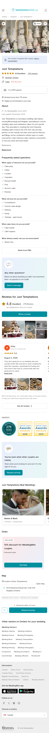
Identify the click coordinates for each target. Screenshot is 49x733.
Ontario (5, 17)
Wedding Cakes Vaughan (29, 598)
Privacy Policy (28, 670)
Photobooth (35, 656)
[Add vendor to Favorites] (45, 23)
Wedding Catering (8, 631)
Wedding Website (38, 680)
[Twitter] (9, 703)
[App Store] (10, 693)
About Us (25, 676)
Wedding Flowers (25, 643)
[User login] (46, 10)
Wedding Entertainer (9, 643)
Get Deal (23, 565)
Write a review (25, 314)
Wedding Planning (8, 648)
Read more (6, 150)
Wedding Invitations (25, 631)
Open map (40, 584)
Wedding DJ (37, 652)
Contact (5, 670)
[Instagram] (19, 703)
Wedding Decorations (22, 652)
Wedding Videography (26, 648)
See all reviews (23, 406)
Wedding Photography (25, 635)
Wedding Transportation (24, 639)
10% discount (16, 82)
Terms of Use (15, 670)
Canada (10, 715)
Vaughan (13, 17)
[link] (23, 507)
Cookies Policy (7, 673)
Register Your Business (10, 676)
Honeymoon (6, 652)
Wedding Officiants (21, 656)
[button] (24, 274)
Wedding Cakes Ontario (10, 598)
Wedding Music (7, 639)
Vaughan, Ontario (11, 78)
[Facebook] (4, 703)
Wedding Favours (8, 635)
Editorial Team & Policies (11, 680)
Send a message (14, 285)
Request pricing (13, 472)
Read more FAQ (24, 250)
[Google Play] (27, 693)
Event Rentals (7, 656)
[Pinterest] (14, 703)
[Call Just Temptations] (4, 610)
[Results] (3, 23)
